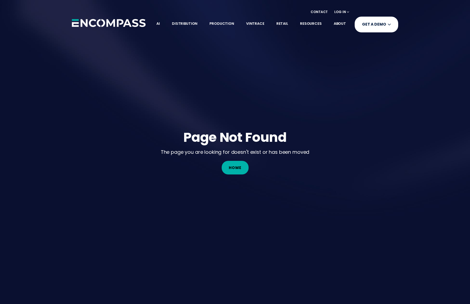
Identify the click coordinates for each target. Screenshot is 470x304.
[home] (109, 23)
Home (235, 167)
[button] (341, 12)
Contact (319, 12)
